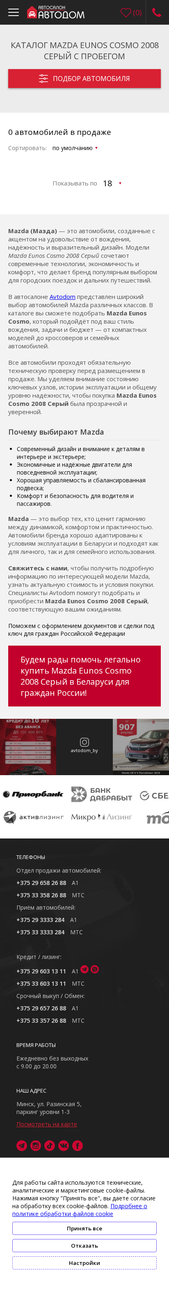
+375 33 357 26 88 (41, 1020)
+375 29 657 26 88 (41, 1008)
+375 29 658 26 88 (41, 883)
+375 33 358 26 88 (41, 895)
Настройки (84, 1263)
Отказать (84, 1245)
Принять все (84, 1228)
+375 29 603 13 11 (41, 971)
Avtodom (62, 296)
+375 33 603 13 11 (41, 983)
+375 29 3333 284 (40, 920)
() (137, 12)
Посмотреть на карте (46, 1124)
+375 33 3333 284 (40, 932)
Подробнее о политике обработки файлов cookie (79, 1210)
